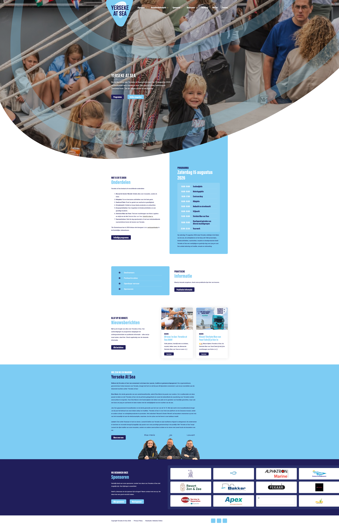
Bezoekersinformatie (158, 7)
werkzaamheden (152, 227)
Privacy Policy (138, 521)
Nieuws (215, 7)
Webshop (204, 7)
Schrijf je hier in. (148, 216)
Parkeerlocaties (131, 278)
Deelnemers (129, 272)
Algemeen (141, 7)
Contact (225, 7)
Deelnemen (191, 7)
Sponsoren (176, 7)
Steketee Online (157, 521)
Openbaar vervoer (131, 283)
